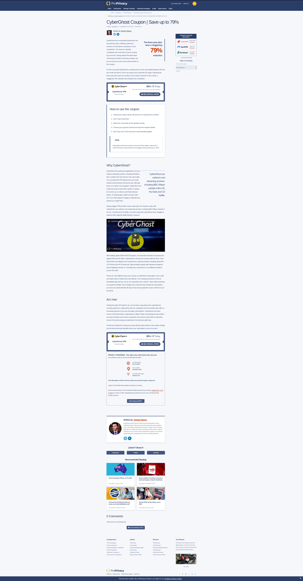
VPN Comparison (128, 12)
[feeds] (195, 574)
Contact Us (136, 574)
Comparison (118, 12)
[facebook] (179, 574)
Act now (178, 71)
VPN (112, 12)
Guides (132, 539)
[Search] (194, 4)
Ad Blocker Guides (134, 552)
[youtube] (186, 574)
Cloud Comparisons (112, 545)
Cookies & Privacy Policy (173, 579)
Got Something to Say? (136, 527)
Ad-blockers (117, 8)
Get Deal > (192, 42)
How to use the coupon (181, 64)
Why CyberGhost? (180, 67)
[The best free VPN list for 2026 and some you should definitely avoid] (121, 498)
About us (186, 3)
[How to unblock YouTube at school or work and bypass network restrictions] (151, 474)
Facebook (115, 452)
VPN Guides (133, 543)
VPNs (109, 8)
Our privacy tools (176, 3)
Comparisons (111, 539)
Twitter (136, 452)
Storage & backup (129, 8)
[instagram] (189, 574)
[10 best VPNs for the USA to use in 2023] (151, 498)
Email (154, 8)
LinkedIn (156, 452)
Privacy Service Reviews (159, 554)
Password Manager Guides (137, 547)
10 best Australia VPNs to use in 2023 (120, 478)
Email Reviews (156, 550)
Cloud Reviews (157, 545)
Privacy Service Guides (136, 554)
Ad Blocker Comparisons (113, 552)
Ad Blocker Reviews (158, 552)
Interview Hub (116, 574)
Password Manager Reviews (160, 547)
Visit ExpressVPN (135, 401)
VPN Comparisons (111, 543)
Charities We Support (126, 574)
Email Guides (133, 550)
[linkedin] (118, 34)
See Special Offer (151, 94)
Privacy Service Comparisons (114, 554)
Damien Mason (126, 31)
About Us (109, 574)
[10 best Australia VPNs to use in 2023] (121, 474)
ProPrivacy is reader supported (115, 16)
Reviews (156, 539)
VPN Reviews (156, 543)
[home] (108, 13)
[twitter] (114, 34)
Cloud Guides (133, 545)
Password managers (143, 8)
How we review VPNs (186, 57)
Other (170, 8)
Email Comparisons (112, 550)
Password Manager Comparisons (115, 547)
